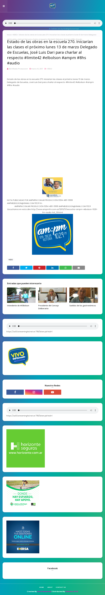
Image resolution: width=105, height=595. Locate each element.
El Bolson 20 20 (71, 591)
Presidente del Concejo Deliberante (48, 307)
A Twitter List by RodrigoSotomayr (64, 28)
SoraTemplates (44, 591)
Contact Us (61, 587)
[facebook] (15, 392)
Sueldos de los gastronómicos (82, 305)
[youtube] (52, 392)
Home (41, 587)
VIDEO (15, 35)
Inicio (9, 35)
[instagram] (34, 392)
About (50, 587)
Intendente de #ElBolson (18, 305)
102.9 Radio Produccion (18, 69)
